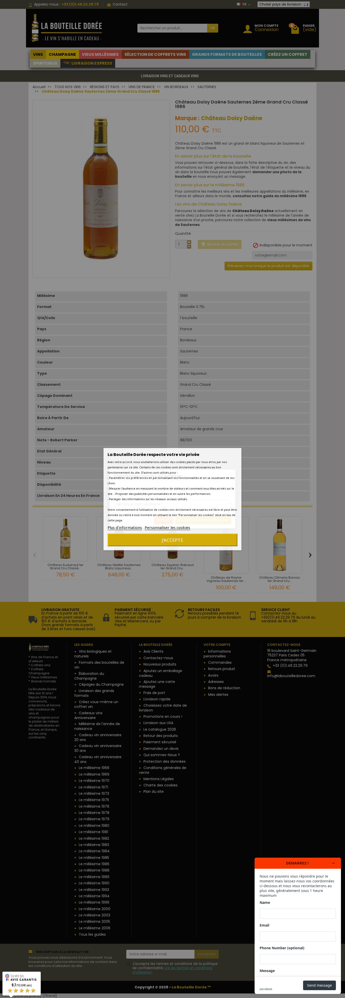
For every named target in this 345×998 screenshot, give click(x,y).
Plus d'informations (125, 527)
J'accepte (172, 540)
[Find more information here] (298, 926)
